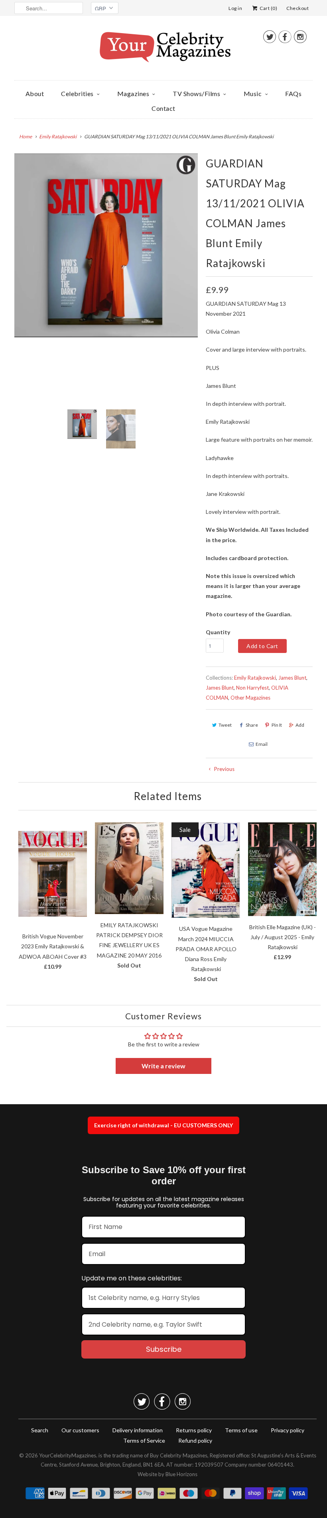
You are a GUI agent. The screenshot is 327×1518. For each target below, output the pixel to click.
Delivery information (137, 1430)
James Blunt (292, 677)
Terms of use (241, 1430)
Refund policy (195, 1440)
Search (39, 1430)
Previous (223, 769)
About (35, 93)
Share (252, 725)
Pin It (277, 725)
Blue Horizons (181, 1474)
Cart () (268, 8)
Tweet (225, 725)
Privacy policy (287, 1430)
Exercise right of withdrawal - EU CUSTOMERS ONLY (163, 1125)
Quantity (218, 632)
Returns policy (194, 1430)
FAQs (293, 93)
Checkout (297, 8)
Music (253, 93)
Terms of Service (144, 1440)
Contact (163, 108)
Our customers (80, 1430)
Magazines (133, 93)
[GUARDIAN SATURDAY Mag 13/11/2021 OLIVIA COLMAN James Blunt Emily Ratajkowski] (106, 245)
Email (262, 744)
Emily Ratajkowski (255, 677)
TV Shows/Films (196, 93)
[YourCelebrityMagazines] (163, 50)
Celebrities (77, 93)
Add (299, 725)
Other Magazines (250, 697)
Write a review (163, 1066)
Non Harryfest (252, 687)
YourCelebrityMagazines (67, 1455)
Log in (235, 8)
